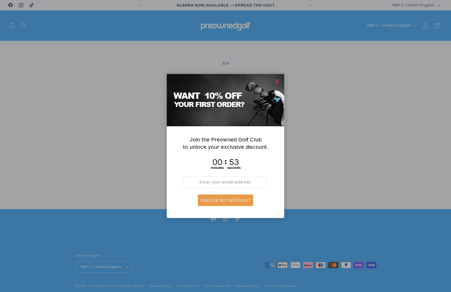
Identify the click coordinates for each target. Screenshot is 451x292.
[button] (225, 200)
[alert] (225, 146)
